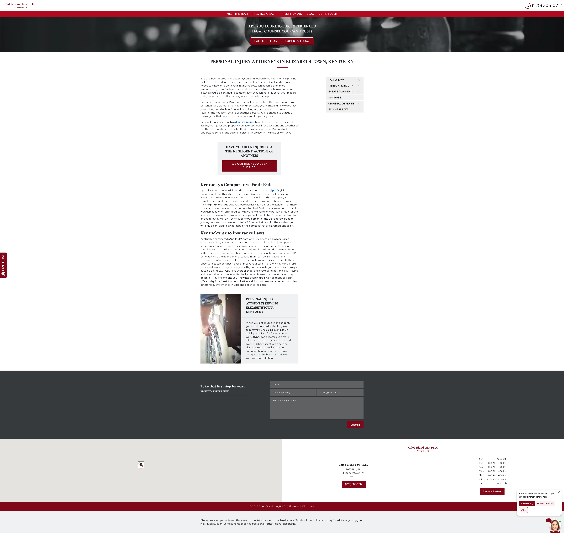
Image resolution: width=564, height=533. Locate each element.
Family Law (336, 79)
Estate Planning (340, 91)
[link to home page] (20, 5)
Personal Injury (340, 85)
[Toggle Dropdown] (277, 14)
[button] (141, 465)
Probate (334, 97)
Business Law (338, 109)
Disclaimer (308, 506)
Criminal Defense (341, 103)
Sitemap (294, 506)
